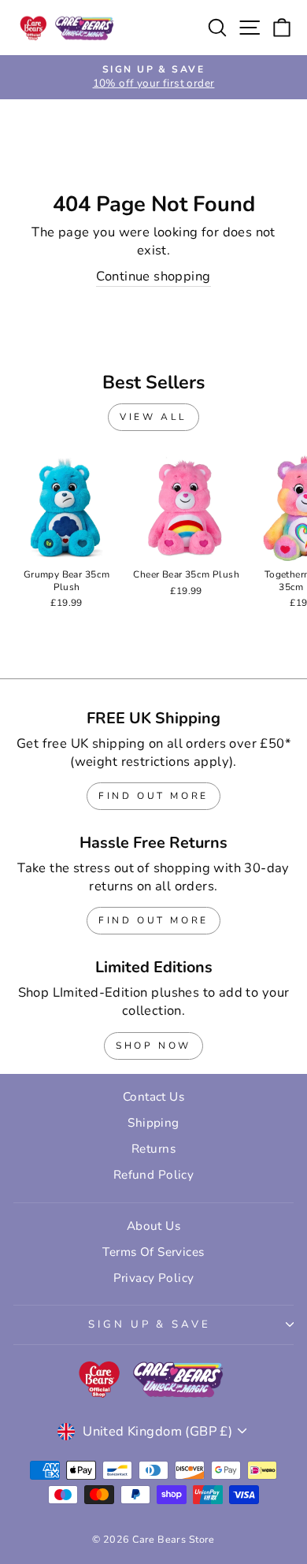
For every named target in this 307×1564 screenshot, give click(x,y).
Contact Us (153, 1097)
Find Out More (153, 795)
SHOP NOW (153, 1045)
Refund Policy (153, 1175)
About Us (153, 1226)
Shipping (153, 1123)
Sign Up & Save (150, 1324)
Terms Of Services (153, 1252)
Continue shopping (153, 276)
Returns (153, 1149)
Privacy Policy (153, 1278)
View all (153, 417)
